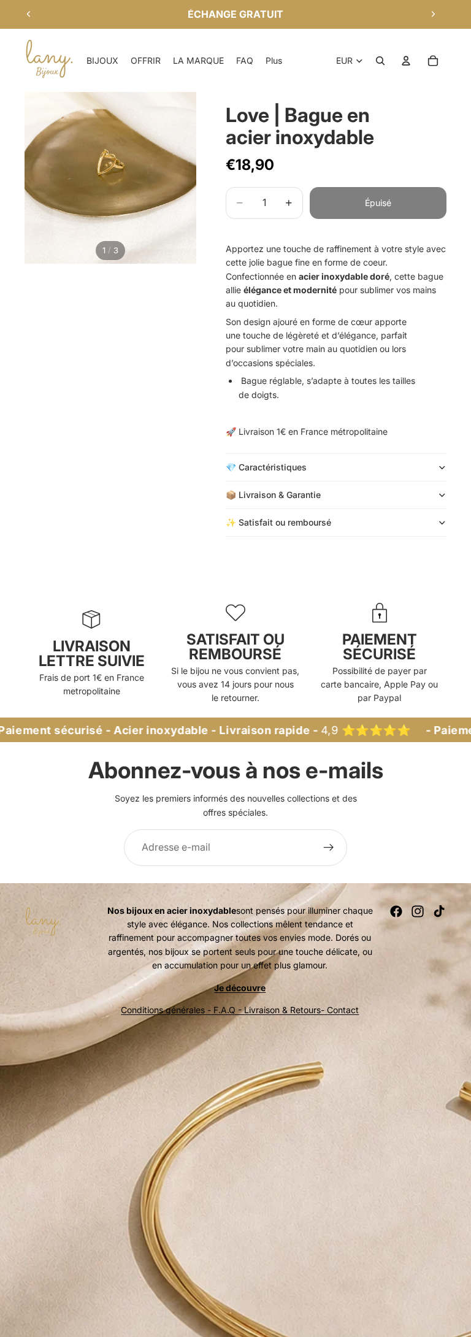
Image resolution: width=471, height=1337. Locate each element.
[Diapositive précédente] (28, 14)
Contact (343, 1010)
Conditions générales (163, 1010)
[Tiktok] (439, 911)
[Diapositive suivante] (432, 14)
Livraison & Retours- (285, 1010)
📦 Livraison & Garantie (273, 494)
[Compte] (405, 60)
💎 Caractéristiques (266, 467)
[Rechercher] (380, 60)
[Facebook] (396, 911)
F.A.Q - (227, 1010)
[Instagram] (417, 911)
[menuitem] (273, 61)
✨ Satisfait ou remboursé (280, 522)
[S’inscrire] (329, 847)
